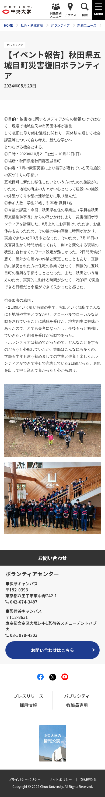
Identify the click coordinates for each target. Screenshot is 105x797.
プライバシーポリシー (24, 779)
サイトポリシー (60, 779)
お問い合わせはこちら (52, 650)
